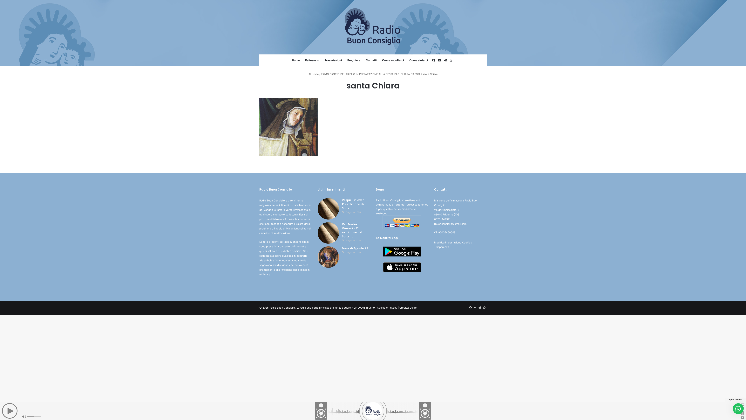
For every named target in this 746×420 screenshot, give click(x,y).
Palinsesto (312, 60)
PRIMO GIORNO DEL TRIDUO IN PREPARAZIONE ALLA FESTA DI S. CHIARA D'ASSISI (370, 74)
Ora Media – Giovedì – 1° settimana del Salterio (352, 230)
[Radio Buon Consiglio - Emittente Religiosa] (373, 27)
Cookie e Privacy (387, 307)
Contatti (371, 60)
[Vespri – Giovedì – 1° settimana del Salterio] (328, 209)
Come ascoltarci (393, 60)
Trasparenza (441, 246)
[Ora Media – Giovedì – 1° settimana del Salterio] (328, 233)
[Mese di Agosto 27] (328, 257)
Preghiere (353, 60)
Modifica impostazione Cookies (453, 242)
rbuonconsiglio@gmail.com (450, 223)
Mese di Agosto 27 (355, 248)
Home (296, 60)
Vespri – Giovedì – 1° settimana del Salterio (355, 204)
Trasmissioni (333, 60)
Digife (413, 307)
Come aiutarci (418, 60)
